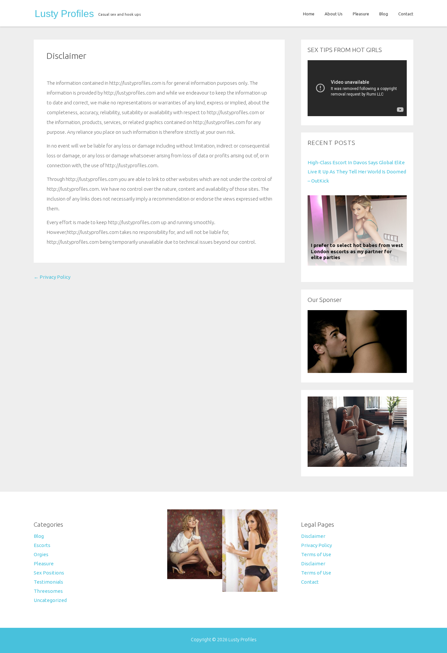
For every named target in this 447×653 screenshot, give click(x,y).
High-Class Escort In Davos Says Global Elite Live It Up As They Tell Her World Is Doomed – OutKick (357, 172)
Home (308, 13)
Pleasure (361, 13)
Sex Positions (49, 572)
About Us (334, 13)
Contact (405, 13)
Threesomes (48, 591)
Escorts (42, 545)
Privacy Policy (52, 277)
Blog (383, 13)
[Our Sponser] (357, 371)
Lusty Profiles (64, 13)
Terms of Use (316, 554)
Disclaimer (66, 56)
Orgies (41, 554)
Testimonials (48, 582)
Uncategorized (50, 600)
